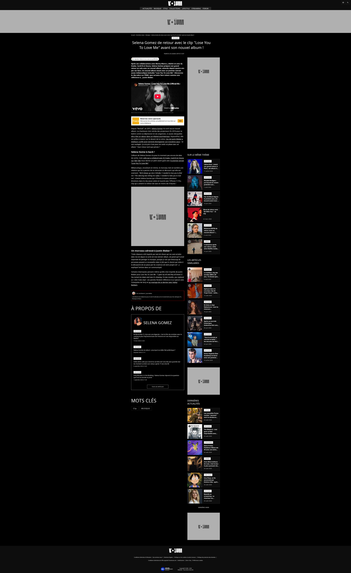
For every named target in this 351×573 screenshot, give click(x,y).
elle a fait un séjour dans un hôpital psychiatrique (150, 136)
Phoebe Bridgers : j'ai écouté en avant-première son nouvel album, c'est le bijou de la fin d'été (211, 186)
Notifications (181, 560)
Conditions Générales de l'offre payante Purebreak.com (162, 560)
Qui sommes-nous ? (158, 557)
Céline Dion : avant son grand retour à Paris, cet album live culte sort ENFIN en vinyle (211, 168)
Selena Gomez (157, 128)
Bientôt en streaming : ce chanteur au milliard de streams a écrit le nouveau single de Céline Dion (211, 500)
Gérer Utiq (188, 560)
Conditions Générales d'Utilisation (142, 557)
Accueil (133, 35)
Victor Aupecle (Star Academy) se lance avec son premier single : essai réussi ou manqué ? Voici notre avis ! (211, 359)
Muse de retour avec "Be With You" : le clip (210, 212)
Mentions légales (168, 557)
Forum (205, 8)
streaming (196, 8)
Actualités (147, 8)
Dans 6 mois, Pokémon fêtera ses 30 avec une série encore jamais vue (211, 449)
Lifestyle (186, 8)
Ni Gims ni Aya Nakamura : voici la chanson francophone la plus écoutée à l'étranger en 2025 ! (211, 310)
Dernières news (140, 35)
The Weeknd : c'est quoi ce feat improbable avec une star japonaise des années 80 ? (211, 433)
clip (135, 408)
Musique (157, 8)
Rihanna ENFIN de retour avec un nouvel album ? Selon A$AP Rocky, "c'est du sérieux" (210, 232)
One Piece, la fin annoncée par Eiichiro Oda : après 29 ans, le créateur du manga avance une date (211, 483)
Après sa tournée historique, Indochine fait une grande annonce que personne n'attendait (210, 326)
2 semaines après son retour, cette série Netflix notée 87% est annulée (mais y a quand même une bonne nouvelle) (210, 251)
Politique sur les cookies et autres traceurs (185, 557)
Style (165, 8)
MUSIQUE (145, 408)
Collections (174, 8)
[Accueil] (175, 3)
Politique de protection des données (206, 557)
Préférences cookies (198, 560)
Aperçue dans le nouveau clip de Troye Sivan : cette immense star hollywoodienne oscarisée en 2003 (210, 294)
